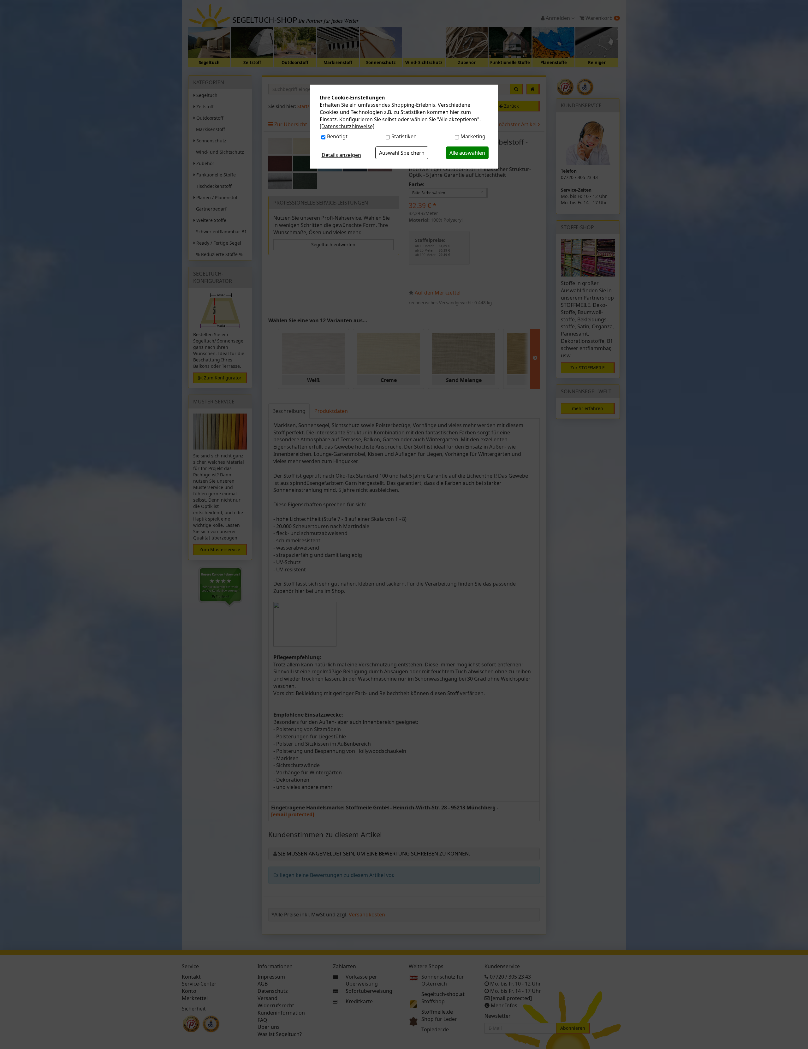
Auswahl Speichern (402, 152)
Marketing (472, 136)
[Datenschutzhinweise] (347, 126)
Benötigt (337, 136)
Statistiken (404, 136)
